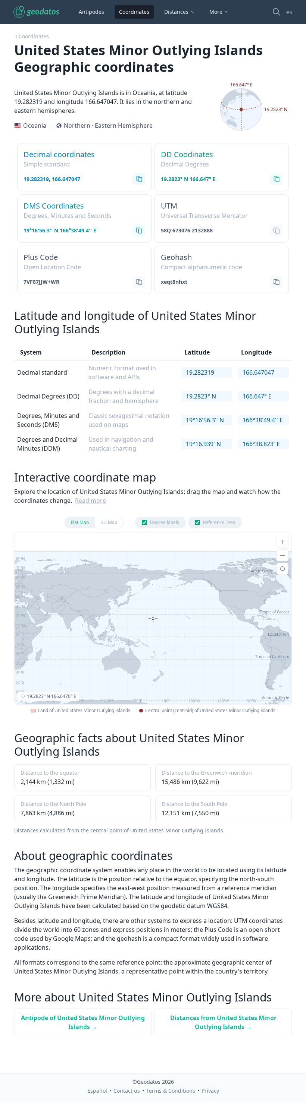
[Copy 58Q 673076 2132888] (276, 230)
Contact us (126, 1090)
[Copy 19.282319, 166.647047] (139, 179)
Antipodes (91, 11)
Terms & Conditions (170, 1090)
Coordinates (134, 11)
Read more (90, 500)
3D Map (109, 522)
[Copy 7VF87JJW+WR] (139, 282)
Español (97, 1090)
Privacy (210, 1090)
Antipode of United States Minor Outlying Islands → (83, 1022)
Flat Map (80, 522)
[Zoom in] (282, 542)
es (289, 12)
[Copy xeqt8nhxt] (276, 282)
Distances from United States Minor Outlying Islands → (223, 1022)
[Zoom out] (282, 555)
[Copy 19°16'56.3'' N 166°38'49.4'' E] (139, 230)
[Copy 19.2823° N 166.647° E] (276, 179)
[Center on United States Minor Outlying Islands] (282, 569)
